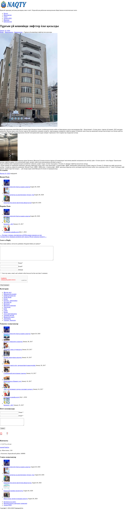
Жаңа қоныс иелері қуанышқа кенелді (16, 498)
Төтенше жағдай (9, 315)
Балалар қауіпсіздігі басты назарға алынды (17, 187)
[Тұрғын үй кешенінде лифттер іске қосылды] (28, 126)
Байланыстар (8, 21)
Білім (5, 309)
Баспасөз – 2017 (9, 224)
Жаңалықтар (8, 15)
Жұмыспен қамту (9, 317)
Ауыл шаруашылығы (10, 313)
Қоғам (6, 299)
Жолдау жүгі (7, 292)
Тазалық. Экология (10, 320)
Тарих (6, 16)
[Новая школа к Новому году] (7, 379)
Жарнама (6, 20)
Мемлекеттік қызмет (10, 294)
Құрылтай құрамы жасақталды (13, 490)
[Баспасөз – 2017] (7, 222)
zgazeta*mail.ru (4, 447)
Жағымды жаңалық (10, 305)
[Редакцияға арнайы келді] (7, 230)
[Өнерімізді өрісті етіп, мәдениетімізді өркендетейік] (7, 364)
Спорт (6, 310)
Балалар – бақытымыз (10, 300)
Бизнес (6, 312)
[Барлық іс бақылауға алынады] (7, 340)
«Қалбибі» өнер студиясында (13, 349)
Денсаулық (7, 307)
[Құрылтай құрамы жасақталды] (7, 489)
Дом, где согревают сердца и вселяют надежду (18, 389)
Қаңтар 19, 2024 (5, 173)
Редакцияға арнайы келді (11, 232)
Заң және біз (7, 302)
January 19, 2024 (5, 30)
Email (20, 266)
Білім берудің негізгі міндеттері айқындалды (17, 202)
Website (20, 270)
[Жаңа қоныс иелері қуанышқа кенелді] (7, 497)
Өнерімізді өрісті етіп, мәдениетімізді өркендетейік (20, 365)
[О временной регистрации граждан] (7, 371)
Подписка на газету (10, 502)
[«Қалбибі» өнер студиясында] (7, 348)
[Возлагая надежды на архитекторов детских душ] (7, 193)
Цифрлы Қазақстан (10, 295)
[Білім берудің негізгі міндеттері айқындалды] (7, 201)
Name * (21, 412)
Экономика (7, 318)
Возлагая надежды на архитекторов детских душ (19, 195)
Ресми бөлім (7, 297)
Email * (21, 415)
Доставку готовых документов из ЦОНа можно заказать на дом (21, 235)
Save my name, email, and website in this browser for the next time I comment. (25, 273)
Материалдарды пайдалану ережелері (15, 503)
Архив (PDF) (8, 18)
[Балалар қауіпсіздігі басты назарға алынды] (7, 185)
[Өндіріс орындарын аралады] (7, 356)
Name (20, 263)
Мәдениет (7, 304)
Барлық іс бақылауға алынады (13, 341)
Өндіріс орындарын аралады (13, 357)
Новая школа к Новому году (13, 381)
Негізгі (6, 13)
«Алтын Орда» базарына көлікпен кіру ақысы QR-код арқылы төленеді (23, 237)
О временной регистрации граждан (15, 373)
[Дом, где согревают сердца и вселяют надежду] (7, 387)
